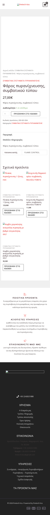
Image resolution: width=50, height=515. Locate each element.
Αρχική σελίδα (8, 70)
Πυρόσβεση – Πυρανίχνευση (25, 473)
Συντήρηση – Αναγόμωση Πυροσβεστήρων (25, 469)
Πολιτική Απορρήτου (25, 424)
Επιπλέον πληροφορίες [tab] (12, 140)
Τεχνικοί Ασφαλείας (25, 476)
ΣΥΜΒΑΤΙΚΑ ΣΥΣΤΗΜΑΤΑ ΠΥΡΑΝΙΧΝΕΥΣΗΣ (21, 80)
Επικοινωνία (25, 427)
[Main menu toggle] (3, 4)
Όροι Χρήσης (25, 420)
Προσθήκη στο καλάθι (25, 113)
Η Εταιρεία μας (25, 410)
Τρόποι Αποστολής (25, 417)
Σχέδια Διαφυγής (25, 479)
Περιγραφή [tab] (7, 134)
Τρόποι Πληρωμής (25, 414)
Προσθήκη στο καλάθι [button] (12, 211)
